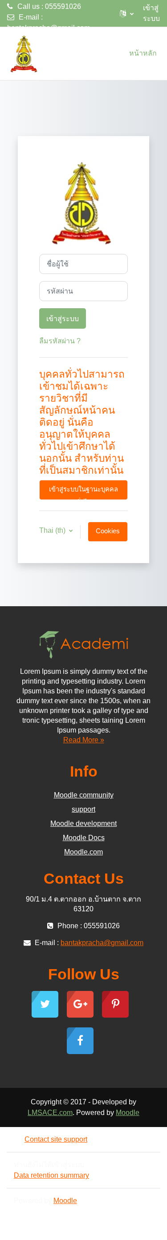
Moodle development (83, 823)
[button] (126, 13)
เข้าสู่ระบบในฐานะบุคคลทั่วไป (83, 493)
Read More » (83, 740)
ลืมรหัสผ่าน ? (60, 341)
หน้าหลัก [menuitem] (143, 53)
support (83, 809)
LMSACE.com (50, 1112)
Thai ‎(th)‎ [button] (53, 530)
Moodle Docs (84, 837)
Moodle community (84, 795)
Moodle (127, 1112)
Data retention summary (51, 1175)
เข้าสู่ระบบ (151, 13)
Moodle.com (83, 852)
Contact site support (55, 1139)
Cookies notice (108, 534)
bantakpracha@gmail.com (48, 28)
